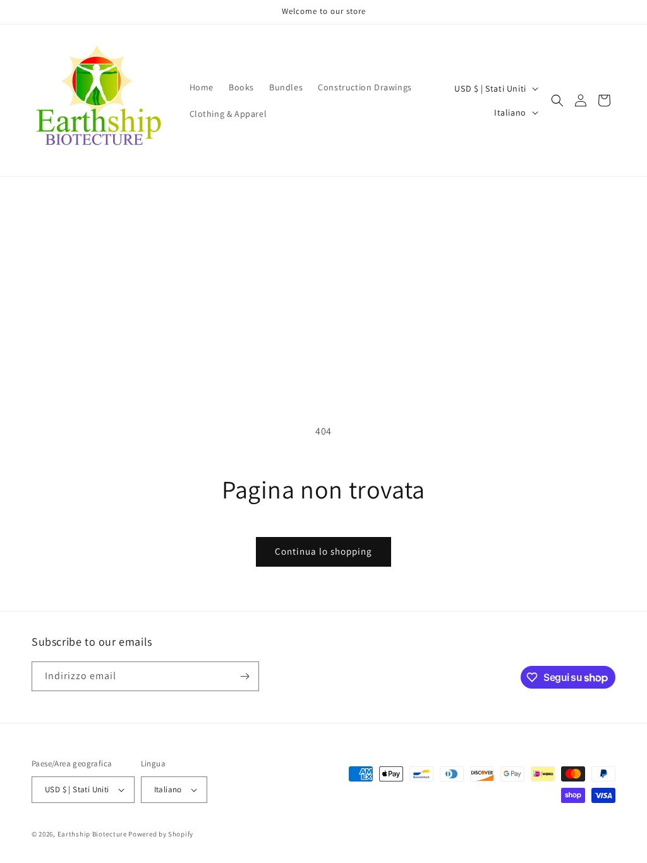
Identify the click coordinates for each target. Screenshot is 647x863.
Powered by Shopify (160, 834)
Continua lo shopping (323, 551)
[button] (557, 100)
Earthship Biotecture (92, 834)
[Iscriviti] (244, 676)
